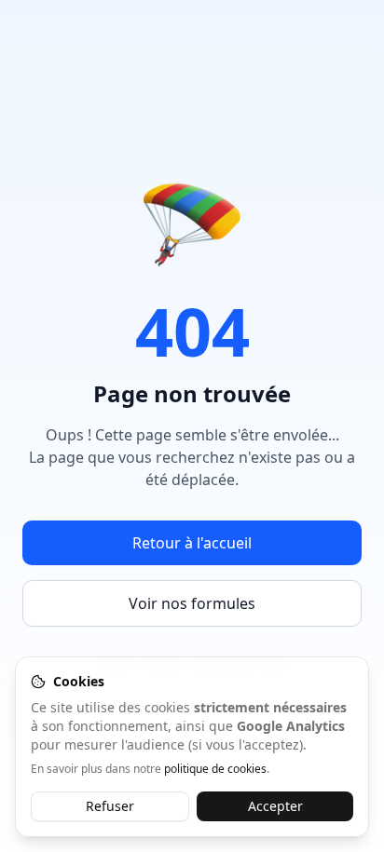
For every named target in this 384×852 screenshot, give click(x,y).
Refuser (110, 806)
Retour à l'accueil (192, 543)
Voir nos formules (192, 603)
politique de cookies (215, 769)
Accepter (275, 806)
